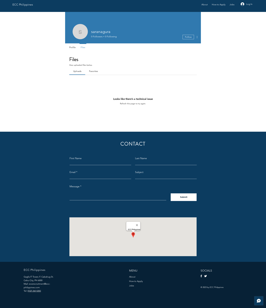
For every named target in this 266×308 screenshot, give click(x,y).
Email (73, 172)
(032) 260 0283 (34, 291)
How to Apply (136, 281)
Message (75, 186)
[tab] (77, 71)
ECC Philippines (22, 4)
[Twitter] (205, 276)
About (132, 276)
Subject (139, 172)
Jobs (131, 285)
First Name (76, 158)
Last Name (141, 158)
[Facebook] (201, 276)
